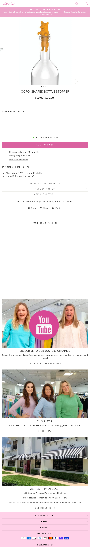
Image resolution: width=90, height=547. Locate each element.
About (44, 528)
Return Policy (45, 189)
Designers (44, 534)
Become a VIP (44, 515)
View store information (18, 160)
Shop (44, 521)
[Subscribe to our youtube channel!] (45, 323)
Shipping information (45, 183)
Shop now (45, 431)
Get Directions (45, 508)
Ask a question (45, 194)
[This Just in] (45, 393)
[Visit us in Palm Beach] (45, 461)
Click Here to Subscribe (45, 363)
